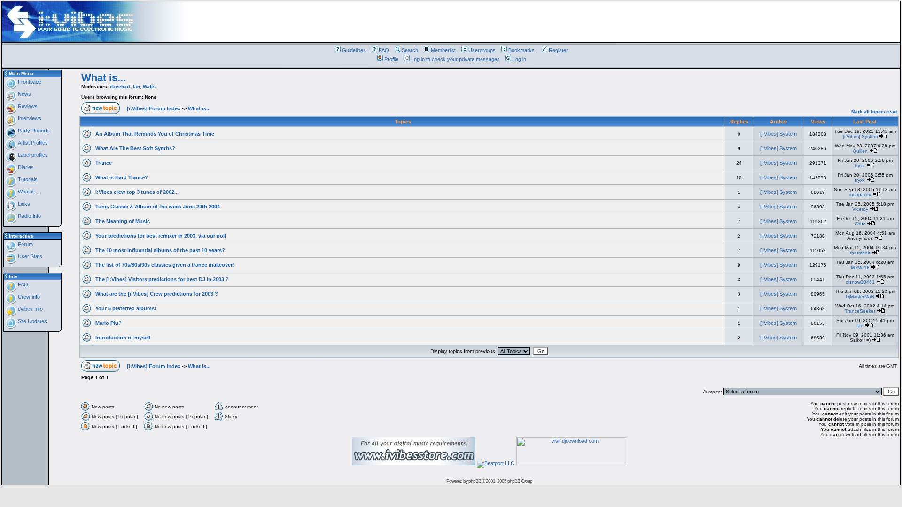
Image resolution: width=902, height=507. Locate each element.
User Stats (29, 256)
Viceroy (860, 209)
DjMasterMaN (860, 296)
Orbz (860, 223)
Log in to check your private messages (455, 59)
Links (23, 204)
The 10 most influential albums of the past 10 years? (160, 250)
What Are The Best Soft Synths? (135, 148)
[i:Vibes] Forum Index (153, 108)
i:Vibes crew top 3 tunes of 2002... (137, 192)
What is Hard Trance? (121, 177)
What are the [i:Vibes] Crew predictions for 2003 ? (156, 294)
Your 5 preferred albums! (125, 308)
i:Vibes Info (29, 309)
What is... (27, 191)
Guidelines (354, 50)
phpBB (474, 481)
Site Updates (31, 321)
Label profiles (32, 155)
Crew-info (28, 297)
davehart (120, 86)
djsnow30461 (860, 281)
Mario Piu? (108, 323)
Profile (391, 59)
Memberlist (443, 50)
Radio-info (28, 216)
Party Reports (33, 130)
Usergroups (482, 50)
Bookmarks (521, 50)
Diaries (25, 167)
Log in (519, 59)
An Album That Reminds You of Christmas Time (154, 134)
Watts (149, 86)
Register (558, 50)
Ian (136, 86)
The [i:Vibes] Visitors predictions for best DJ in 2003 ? (162, 279)
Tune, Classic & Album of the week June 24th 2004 (157, 206)
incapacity (860, 194)
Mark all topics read (874, 111)
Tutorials (27, 179)
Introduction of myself (123, 337)
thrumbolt (860, 252)
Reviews (27, 106)
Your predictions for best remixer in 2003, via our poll (160, 235)
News (23, 94)
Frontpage (28, 81)
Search (410, 50)
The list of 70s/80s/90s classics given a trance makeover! (164, 265)
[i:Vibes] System (778, 134)
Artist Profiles (32, 143)
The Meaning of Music (122, 221)
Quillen (860, 151)
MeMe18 (860, 267)
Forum (24, 244)
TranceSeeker (860, 311)
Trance (103, 163)
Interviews (28, 118)
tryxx (860, 165)
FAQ (384, 50)
